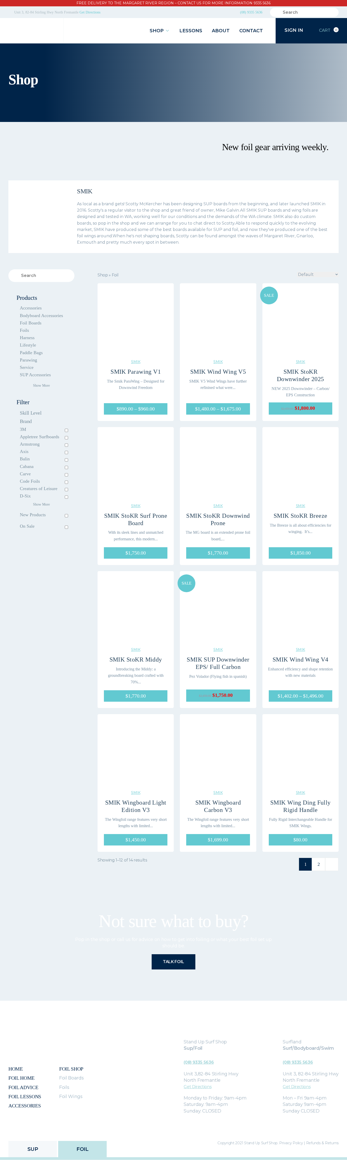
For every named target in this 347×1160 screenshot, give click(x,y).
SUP (32, 1149)
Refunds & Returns (322, 1143)
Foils (24, 330)
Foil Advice (23, 1087)
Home (15, 1069)
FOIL (82, 1149)
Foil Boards (30, 322)
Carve (25, 473)
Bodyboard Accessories (41, 315)
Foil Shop (71, 1069)
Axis (24, 451)
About (221, 31)
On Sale (27, 526)
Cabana (27, 466)
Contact (251, 31)
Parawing (28, 360)
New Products (33, 514)
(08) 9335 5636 (251, 12)
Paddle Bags (31, 352)
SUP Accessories (35, 374)
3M (23, 429)
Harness (27, 337)
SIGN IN (294, 30)
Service (27, 367)
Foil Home (21, 1078)
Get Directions (90, 12)
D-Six (25, 495)
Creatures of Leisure (38, 488)
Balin (25, 458)
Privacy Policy (291, 1143)
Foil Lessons (24, 1096)
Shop (157, 31)
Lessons (190, 31)
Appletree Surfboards (39, 436)
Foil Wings (71, 1096)
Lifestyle (28, 345)
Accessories (31, 307)
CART (328, 30)
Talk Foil (173, 961)
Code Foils (30, 481)
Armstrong (30, 444)
